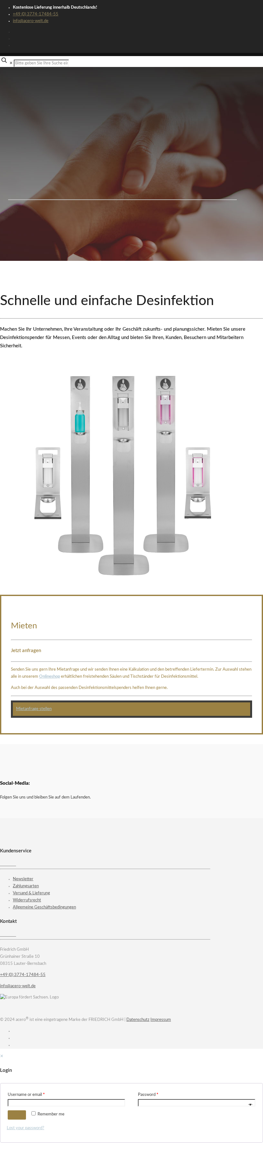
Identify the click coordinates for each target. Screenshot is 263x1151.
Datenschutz (137, 1020)
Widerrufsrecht (27, 900)
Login (17, 1115)
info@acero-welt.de (30, 21)
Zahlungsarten (26, 886)
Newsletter (23, 879)
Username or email (26, 1095)
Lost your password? (25, 1128)
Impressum (160, 1020)
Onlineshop (49, 677)
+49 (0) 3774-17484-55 (35, 14)
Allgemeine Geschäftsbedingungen (44, 907)
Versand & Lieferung (31, 893)
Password (148, 1095)
